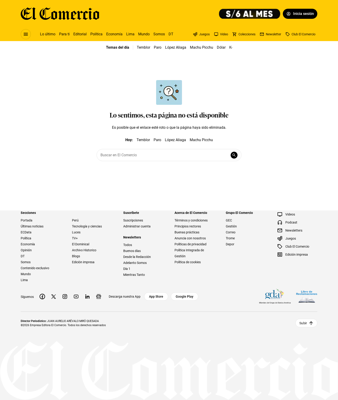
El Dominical (80, 244)
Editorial (80, 34)
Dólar (221, 47)
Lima (130, 34)
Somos (159, 34)
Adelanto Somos (135, 263)
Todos (127, 245)
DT (171, 34)
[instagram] (65, 296)
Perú (75, 220)
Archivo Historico (84, 250)
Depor (230, 244)
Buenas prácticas (187, 232)
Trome (230, 238)
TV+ (75, 238)
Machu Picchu (201, 47)
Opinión (26, 250)
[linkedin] (87, 296)
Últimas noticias (32, 226)
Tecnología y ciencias (87, 226)
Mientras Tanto (134, 275)
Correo (230, 232)
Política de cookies (188, 262)
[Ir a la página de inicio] (60, 13)
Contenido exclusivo (35, 268)
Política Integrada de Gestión (189, 253)
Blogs (76, 256)
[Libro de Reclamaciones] (306, 296)
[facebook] (42, 296)
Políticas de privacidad (190, 244)
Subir (303, 323)
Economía (114, 34)
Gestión (231, 226)
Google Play (184, 296)
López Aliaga (175, 47)
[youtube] (76, 296)
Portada (26, 220)
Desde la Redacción (137, 257)
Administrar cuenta (137, 226)
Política (96, 34)
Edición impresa (83, 262)
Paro (157, 47)
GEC (229, 220)
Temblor (143, 47)
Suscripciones (133, 220)
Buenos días (132, 251)
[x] (53, 296)
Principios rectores (188, 226)
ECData (26, 232)
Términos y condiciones (191, 220)
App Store (156, 296)
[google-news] (98, 296)
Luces (76, 232)
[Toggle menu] (26, 34)
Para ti (64, 34)
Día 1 (126, 269)
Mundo (144, 34)
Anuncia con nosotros (190, 238)
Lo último (47, 34)
